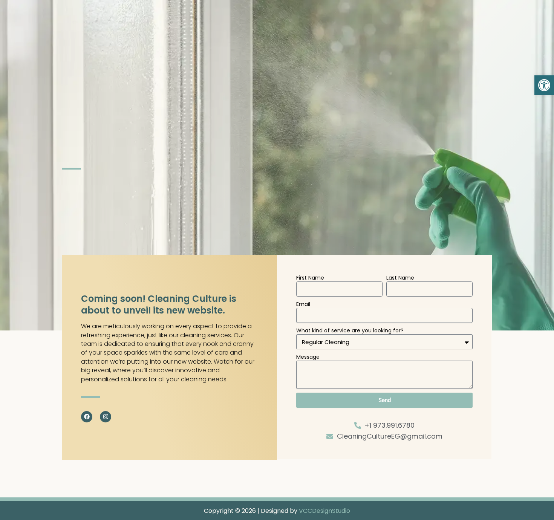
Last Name (400, 277)
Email (303, 304)
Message (308, 357)
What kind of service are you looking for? (350, 330)
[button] (544, 85)
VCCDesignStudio (324, 510)
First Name (310, 277)
